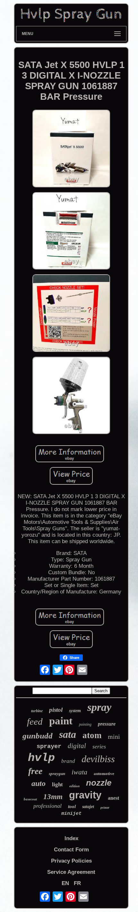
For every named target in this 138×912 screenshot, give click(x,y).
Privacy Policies (71, 861)
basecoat (30, 799)
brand (68, 761)
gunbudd (37, 735)
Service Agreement (71, 872)
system (75, 710)
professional (47, 806)
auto (38, 783)
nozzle (98, 783)
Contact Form (71, 850)
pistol (56, 709)
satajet (88, 806)
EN (65, 883)
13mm (53, 797)
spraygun (57, 773)
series (99, 746)
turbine (37, 711)
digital (77, 746)
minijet (71, 813)
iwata (79, 772)
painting (85, 724)
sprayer (49, 746)
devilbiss (98, 759)
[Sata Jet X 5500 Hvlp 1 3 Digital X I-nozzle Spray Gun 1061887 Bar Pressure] (71, 149)
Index (71, 838)
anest (113, 798)
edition (74, 786)
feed (35, 721)
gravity (85, 795)
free (35, 771)
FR (77, 883)
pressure (107, 724)
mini (114, 736)
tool (72, 806)
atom (91, 735)
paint (61, 721)
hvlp (41, 758)
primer (104, 807)
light (57, 784)
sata (67, 734)
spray (99, 707)
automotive (104, 773)
